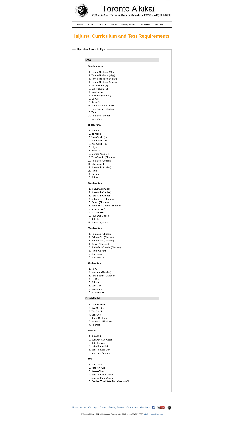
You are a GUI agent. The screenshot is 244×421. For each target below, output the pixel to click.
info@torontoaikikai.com (153, 414)
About (90, 24)
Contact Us (145, 24)
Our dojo (92, 407)
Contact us (132, 407)
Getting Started (128, 24)
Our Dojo (102, 24)
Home (80, 24)
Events (114, 24)
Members (159, 24)
